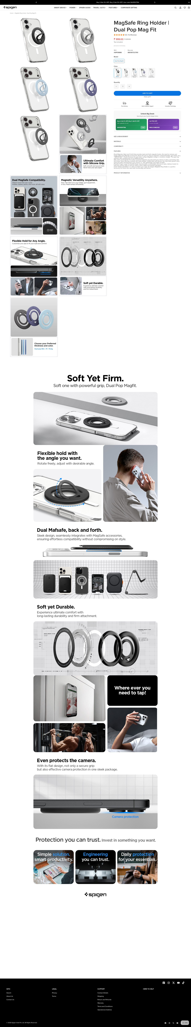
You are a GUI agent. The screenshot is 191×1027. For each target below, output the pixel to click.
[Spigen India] (11, 7)
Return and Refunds (104, 1000)
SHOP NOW (108, 2)
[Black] (117, 72)
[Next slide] (155, 2)
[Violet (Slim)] (143, 72)
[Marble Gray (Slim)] (151, 72)
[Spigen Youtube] (177, 1023)
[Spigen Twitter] (173, 1023)
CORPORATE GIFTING (129, 8)
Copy (143, 127)
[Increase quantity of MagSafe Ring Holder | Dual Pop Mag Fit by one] (129, 86)
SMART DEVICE (60, 8)
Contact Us (10, 1000)
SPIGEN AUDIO (85, 8)
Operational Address (104, 1010)
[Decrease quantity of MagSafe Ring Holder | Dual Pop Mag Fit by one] (116, 86)
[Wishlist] (185, 8)
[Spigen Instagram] (169, 1023)
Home (11, 13)
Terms (54, 996)
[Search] (175, 7)
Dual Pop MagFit (119, 61)
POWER (73, 8)
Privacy (54, 993)
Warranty (100, 1003)
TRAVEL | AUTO (99, 8)
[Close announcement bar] (189, 2)
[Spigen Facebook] (165, 1023)
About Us (9, 996)
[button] (189, 8)
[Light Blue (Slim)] (134, 72)
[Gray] (126, 72)
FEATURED (113, 8)
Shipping (100, 996)
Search (8, 993)
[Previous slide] (36, 2)
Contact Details (102, 993)
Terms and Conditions (105, 1006)
